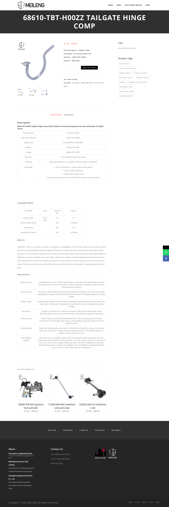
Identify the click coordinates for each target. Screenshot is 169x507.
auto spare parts (127, 68)
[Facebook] (166, 258)
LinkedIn (83, 430)
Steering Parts (126, 96)
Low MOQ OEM (125, 87)
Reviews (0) (68, 115)
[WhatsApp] (166, 252)
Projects (145, 502)
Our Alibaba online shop (60, 454)
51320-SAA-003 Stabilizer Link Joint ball (62, 406)
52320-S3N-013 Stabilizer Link (92, 406)
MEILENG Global (57, 463)
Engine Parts (142, 77)
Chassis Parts (141, 73)
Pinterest (100, 430)
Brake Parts (125, 73)
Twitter (52, 430)
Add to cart (89, 67)
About (130, 502)
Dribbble (116, 430)
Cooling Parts (126, 77)
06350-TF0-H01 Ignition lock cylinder (31, 406)
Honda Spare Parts (87, 83)
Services (137, 502)
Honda (122, 82)
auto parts (124, 64)
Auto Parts (75, 83)
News (151, 502)
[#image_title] (21, 92)
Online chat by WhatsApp (60, 459)
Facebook (68, 430)
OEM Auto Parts (127, 91)
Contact (158, 502)
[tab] (56, 115)
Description (56, 115)
